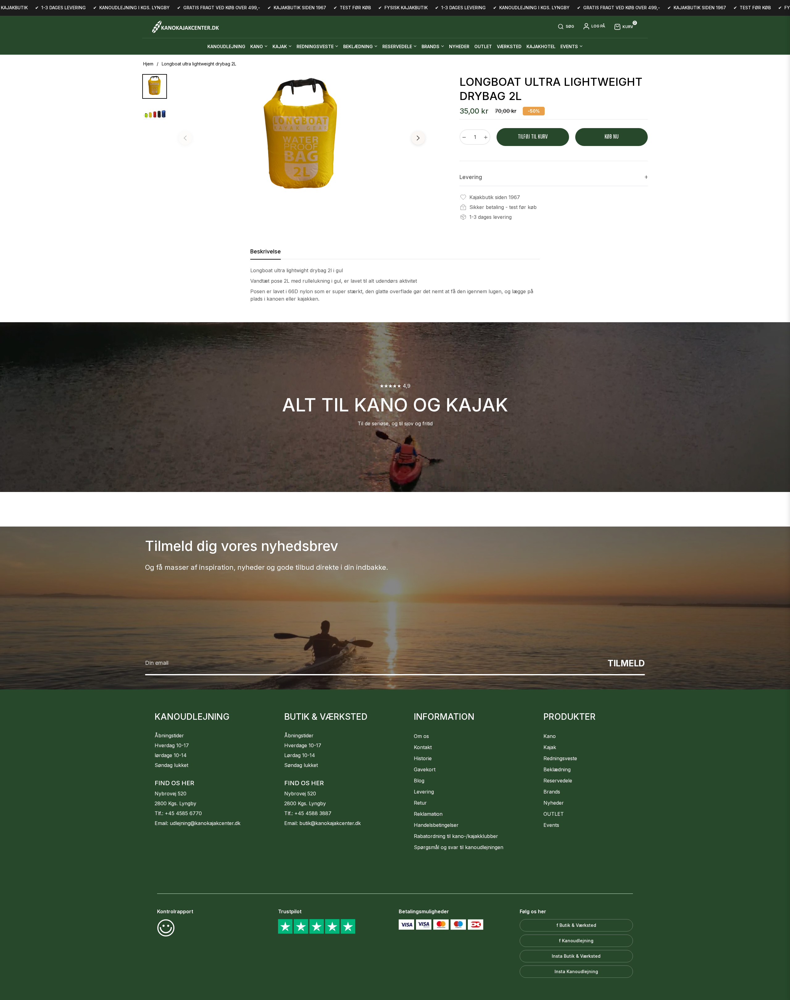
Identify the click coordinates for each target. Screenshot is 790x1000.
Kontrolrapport (175, 911)
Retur (420, 803)
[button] (566, 26)
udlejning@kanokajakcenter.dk (205, 823)
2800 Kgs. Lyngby (175, 803)
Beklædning (557, 769)
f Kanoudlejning (576, 940)
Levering (424, 792)
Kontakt (423, 747)
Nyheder (553, 803)
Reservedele (557, 780)
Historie (423, 758)
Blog (419, 780)
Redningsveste (560, 758)
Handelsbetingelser (436, 825)
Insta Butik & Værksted (576, 956)
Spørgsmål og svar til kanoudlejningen (458, 847)
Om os (421, 736)
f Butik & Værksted (576, 925)
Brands (551, 792)
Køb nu (611, 137)
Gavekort (424, 769)
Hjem (148, 63)
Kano (549, 736)
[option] (302, 139)
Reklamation (428, 814)
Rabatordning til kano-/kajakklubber (456, 836)
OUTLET (553, 814)
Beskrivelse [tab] (265, 251)
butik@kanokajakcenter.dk (330, 823)
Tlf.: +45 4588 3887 (307, 813)
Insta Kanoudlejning (576, 971)
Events (551, 825)
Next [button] (418, 138)
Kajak (549, 747)
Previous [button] (185, 138)
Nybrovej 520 (170, 793)
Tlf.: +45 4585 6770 (178, 813)
